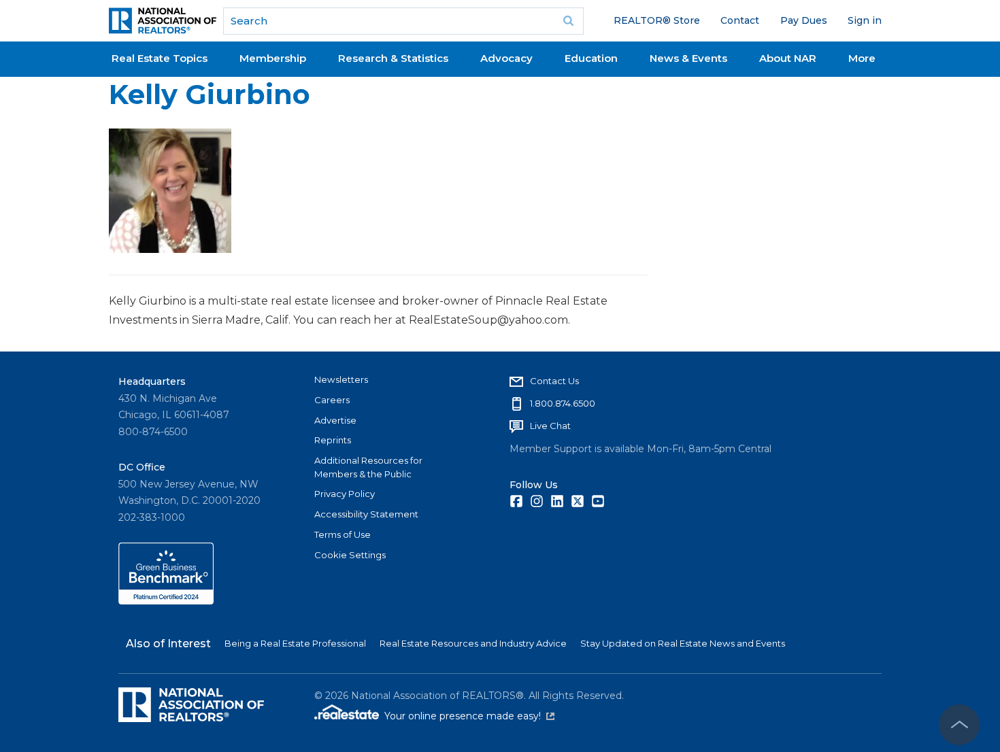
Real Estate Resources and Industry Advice (473, 643)
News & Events (688, 58)
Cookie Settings (350, 554)
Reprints (332, 439)
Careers (332, 399)
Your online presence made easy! (469, 716)
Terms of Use (342, 534)
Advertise (335, 420)
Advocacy (506, 58)
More (862, 58)
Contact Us (554, 380)
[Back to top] (959, 724)
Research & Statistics (393, 58)
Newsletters (341, 379)
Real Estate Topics (159, 58)
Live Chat (550, 425)
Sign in (865, 20)
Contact (739, 20)
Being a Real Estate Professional (295, 643)
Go (568, 21)
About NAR (787, 58)
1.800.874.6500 (562, 403)
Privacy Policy (344, 493)
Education (591, 58)
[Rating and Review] (166, 601)
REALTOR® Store (657, 20)
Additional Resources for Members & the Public (368, 467)
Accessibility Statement (366, 514)
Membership (272, 58)
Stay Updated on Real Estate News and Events (682, 643)
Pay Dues (803, 20)
